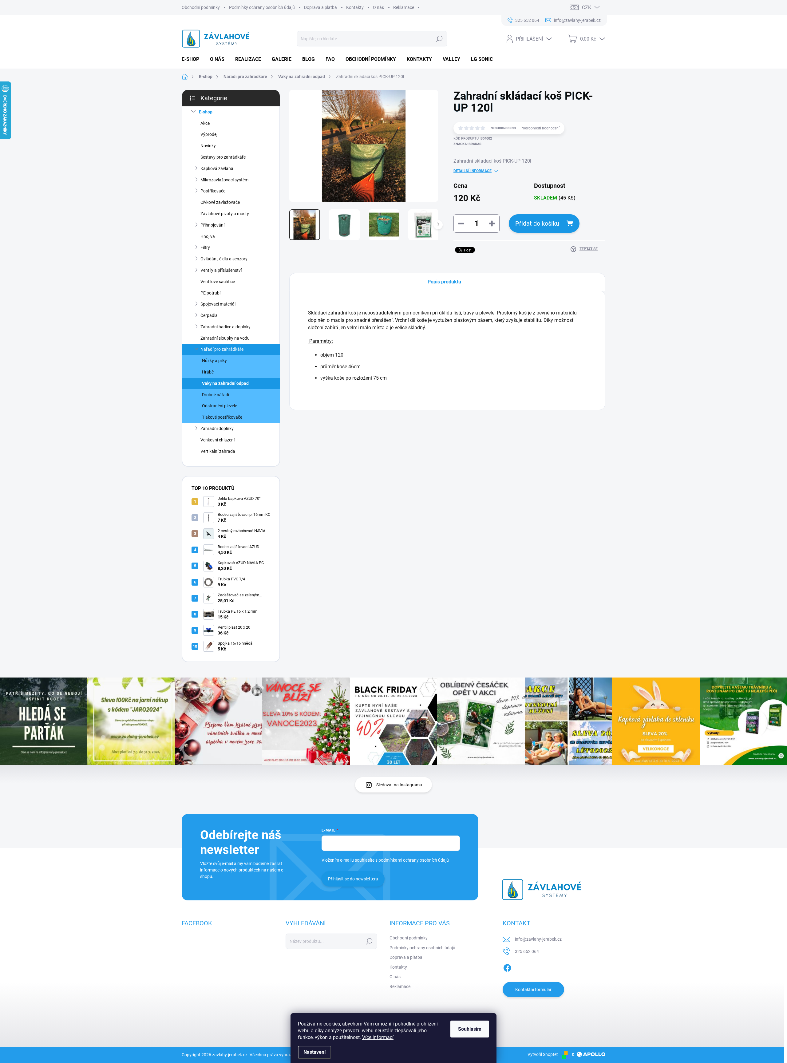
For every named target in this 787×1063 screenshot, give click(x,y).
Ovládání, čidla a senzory (223, 258)
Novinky (208, 145)
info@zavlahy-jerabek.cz (538, 939)
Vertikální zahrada (217, 451)
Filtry (205, 247)
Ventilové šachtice (217, 281)
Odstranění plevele (219, 405)
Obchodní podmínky (201, 7)
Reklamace (403, 7)
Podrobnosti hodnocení (540, 128)
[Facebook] (507, 966)
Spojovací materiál (217, 304)
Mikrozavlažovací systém (224, 179)
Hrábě (208, 371)
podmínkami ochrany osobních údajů (413, 860)
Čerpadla (209, 315)
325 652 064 (527, 951)
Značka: (467, 144)
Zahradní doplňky (217, 428)
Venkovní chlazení (217, 439)
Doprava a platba (320, 7)
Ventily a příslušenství (221, 270)
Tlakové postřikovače (222, 417)
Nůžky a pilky (214, 360)
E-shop (205, 111)
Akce (205, 123)
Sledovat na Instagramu (399, 784)
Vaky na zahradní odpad (225, 383)
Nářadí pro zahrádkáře (221, 349)
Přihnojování (212, 225)
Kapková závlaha (216, 168)
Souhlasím (469, 1029)
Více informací (378, 1037)
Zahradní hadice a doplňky (225, 326)
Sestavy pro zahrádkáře (223, 157)
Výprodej (208, 134)
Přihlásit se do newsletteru (353, 878)
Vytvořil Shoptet (543, 1054)
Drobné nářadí (215, 394)
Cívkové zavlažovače (220, 202)
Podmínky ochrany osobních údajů (262, 7)
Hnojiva (207, 236)
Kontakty (355, 7)
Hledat (439, 38)
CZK (586, 7)
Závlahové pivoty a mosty (224, 213)
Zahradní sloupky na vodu (225, 338)
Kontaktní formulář (533, 989)
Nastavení (314, 1052)
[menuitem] (193, 59)
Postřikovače (212, 190)
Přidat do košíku (537, 223)
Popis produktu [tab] (444, 282)
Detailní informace (472, 171)
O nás (378, 7)
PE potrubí (210, 292)
